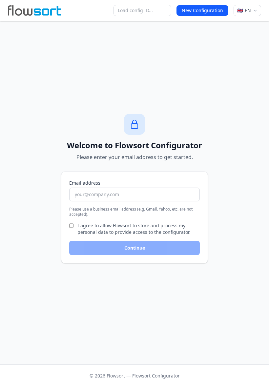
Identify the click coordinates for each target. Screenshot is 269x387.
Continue (134, 248)
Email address (84, 183)
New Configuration (202, 10)
